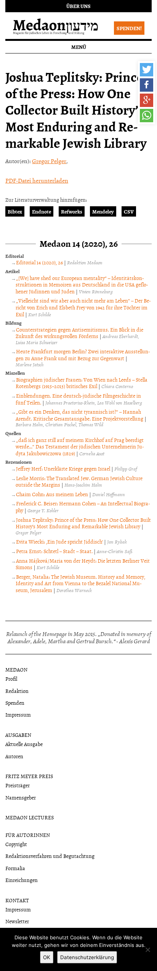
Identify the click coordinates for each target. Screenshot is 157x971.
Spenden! (129, 28)
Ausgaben (18, 735)
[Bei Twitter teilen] (146, 69)
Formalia (15, 868)
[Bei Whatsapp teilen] (146, 115)
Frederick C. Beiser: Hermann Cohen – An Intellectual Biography (83, 506)
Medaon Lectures (29, 817)
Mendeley (103, 211)
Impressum (18, 714)
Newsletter (17, 921)
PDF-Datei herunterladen (36, 180)
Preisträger (17, 785)
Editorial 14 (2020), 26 (39, 262)
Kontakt (17, 900)
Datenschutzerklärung (87, 957)
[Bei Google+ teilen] (146, 100)
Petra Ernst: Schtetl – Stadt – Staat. (54, 551)
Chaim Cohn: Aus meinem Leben (52, 494)
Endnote (41, 211)
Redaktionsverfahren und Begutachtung (50, 856)
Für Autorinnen (27, 835)
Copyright (16, 844)
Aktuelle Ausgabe (24, 744)
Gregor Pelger (49, 160)
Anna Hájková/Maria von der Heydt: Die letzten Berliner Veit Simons (83, 564)
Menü (78, 47)
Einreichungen (21, 880)
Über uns (78, 6)
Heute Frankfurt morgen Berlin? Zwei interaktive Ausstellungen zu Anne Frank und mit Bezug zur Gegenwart (83, 354)
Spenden (14, 703)
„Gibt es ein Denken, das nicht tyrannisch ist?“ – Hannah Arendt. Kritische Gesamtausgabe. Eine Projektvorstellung (79, 415)
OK (46, 957)
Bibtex (15, 211)
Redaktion (17, 691)
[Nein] (147, 949)
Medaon (16, 669)
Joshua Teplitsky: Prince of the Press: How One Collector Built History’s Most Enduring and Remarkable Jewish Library (83, 523)
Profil (11, 679)
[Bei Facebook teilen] (146, 85)
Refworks (71, 211)
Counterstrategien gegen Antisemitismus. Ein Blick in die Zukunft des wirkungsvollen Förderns (79, 332)
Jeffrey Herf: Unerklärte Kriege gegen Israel (63, 468)
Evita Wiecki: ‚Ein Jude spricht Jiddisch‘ (59, 541)
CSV (129, 211)
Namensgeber (20, 797)
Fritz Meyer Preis (29, 776)
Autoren (14, 756)
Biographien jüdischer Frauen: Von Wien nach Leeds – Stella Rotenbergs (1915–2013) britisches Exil (81, 382)
